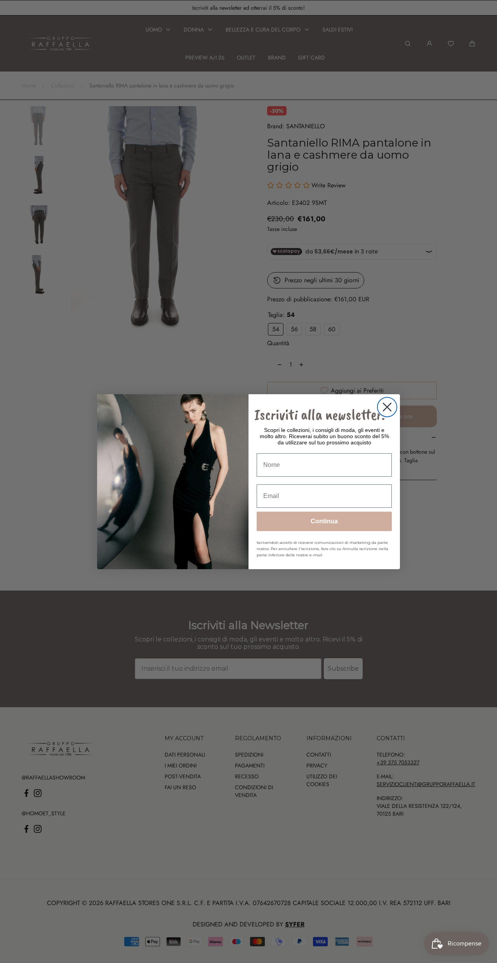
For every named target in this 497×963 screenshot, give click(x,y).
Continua (324, 521)
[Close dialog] (387, 407)
